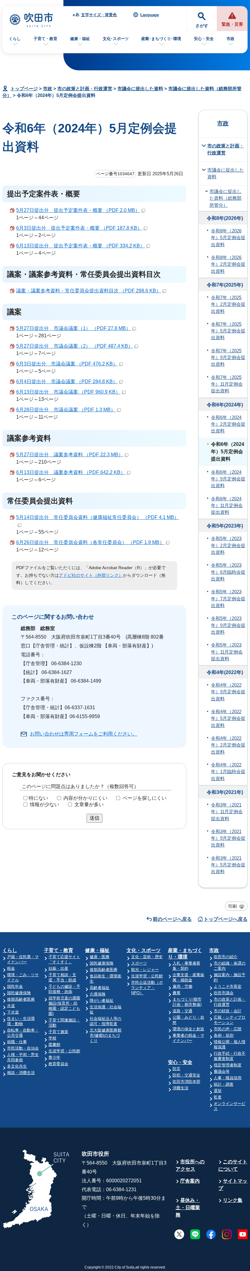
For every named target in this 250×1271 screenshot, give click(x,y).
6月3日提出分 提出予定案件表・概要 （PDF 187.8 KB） (79, 228)
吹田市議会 (224, 993)
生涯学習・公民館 (64, 1051)
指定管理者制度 (227, 1065)
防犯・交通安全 (186, 1075)
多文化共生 (17, 1066)
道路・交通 (182, 1011)
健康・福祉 (80, 38)
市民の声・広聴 (227, 1029)
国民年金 (15, 986)
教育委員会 (58, 1064)
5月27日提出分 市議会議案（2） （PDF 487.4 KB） (74, 346)
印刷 (232, 906)
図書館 (54, 1044)
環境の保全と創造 (188, 1029)
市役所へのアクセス (190, 1165)
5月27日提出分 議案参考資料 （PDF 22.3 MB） (69, 454)
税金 (11, 968)
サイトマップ (232, 1184)
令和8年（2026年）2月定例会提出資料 (228, 264)
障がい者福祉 (101, 1000)
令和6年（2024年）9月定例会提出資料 (228, 479)
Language (149, 15)
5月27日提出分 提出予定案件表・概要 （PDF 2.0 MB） (78, 210)
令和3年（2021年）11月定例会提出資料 (227, 811)
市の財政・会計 (227, 1011)
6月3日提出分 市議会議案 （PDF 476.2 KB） (67, 363)
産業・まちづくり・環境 (185, 953)
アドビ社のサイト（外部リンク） (91, 575)
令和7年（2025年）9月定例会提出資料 (228, 357)
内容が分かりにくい (85, 798)
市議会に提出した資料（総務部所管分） (225, 198)
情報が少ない (44, 804)
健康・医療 (99, 956)
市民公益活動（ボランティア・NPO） (147, 987)
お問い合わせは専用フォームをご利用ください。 (83, 733)
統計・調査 (224, 1084)
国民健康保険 (19, 993)
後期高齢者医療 (21, 999)
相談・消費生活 (21, 1072)
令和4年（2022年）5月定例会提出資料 (228, 718)
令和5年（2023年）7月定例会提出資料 (228, 598)
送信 (94, 818)
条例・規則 (224, 1035)
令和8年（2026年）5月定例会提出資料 (228, 237)
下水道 (13, 1012)
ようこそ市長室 (227, 986)
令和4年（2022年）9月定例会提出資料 (228, 692)
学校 (52, 1038)
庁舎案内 (190, 1181)
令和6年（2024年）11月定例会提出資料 (227, 505)
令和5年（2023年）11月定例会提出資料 (227, 652)
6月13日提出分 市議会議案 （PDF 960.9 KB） (68, 392)
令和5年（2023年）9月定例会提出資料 (228, 625)
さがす (201, 26)
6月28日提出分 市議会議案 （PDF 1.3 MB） (66, 409)
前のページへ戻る (172, 919)
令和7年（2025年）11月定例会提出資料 (227, 384)
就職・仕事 (17, 1041)
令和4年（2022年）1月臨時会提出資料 (228, 771)
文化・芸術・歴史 (147, 956)
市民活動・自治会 (23, 1048)
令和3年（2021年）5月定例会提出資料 (228, 865)
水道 (11, 1005)
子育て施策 (58, 1031)
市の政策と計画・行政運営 (84, 88)
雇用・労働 (182, 986)
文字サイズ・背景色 (99, 15)
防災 (176, 1068)
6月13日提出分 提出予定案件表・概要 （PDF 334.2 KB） (80, 245)
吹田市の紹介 (226, 956)
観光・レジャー (145, 969)
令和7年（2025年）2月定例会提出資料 (228, 304)
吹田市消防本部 (186, 1081)
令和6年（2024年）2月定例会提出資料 (228, 424)
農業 (176, 993)
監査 (218, 1097)
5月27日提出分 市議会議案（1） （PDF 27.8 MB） (73, 328)
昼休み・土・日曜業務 (188, 1207)
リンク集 (232, 1200)
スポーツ (139, 963)
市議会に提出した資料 (140, 88)
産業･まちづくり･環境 (161, 38)
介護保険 (97, 994)
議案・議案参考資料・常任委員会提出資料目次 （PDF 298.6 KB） (88, 290)
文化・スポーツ (144, 950)
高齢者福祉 (99, 987)
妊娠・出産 (58, 968)
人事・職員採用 (227, 1078)
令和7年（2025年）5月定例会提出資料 (228, 331)
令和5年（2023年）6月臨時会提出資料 (228, 572)
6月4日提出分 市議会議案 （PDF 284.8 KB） (67, 381)
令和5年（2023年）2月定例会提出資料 (228, 545)
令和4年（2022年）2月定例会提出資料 (228, 745)
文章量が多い (89, 804)
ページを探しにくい (144, 798)
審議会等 (222, 1071)
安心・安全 (204, 38)
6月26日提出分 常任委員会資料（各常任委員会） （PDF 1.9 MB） (90, 542)
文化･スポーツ (116, 38)
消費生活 (180, 1088)
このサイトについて (232, 1165)
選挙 (218, 1090)
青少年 (54, 1057)
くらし (15, 38)
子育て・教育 (45, 38)
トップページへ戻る (226, 919)
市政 (230, 38)
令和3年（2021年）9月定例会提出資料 (228, 838)
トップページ (24, 88)
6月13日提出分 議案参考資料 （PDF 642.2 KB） (70, 472)
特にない (38, 798)
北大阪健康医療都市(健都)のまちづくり (105, 1035)
